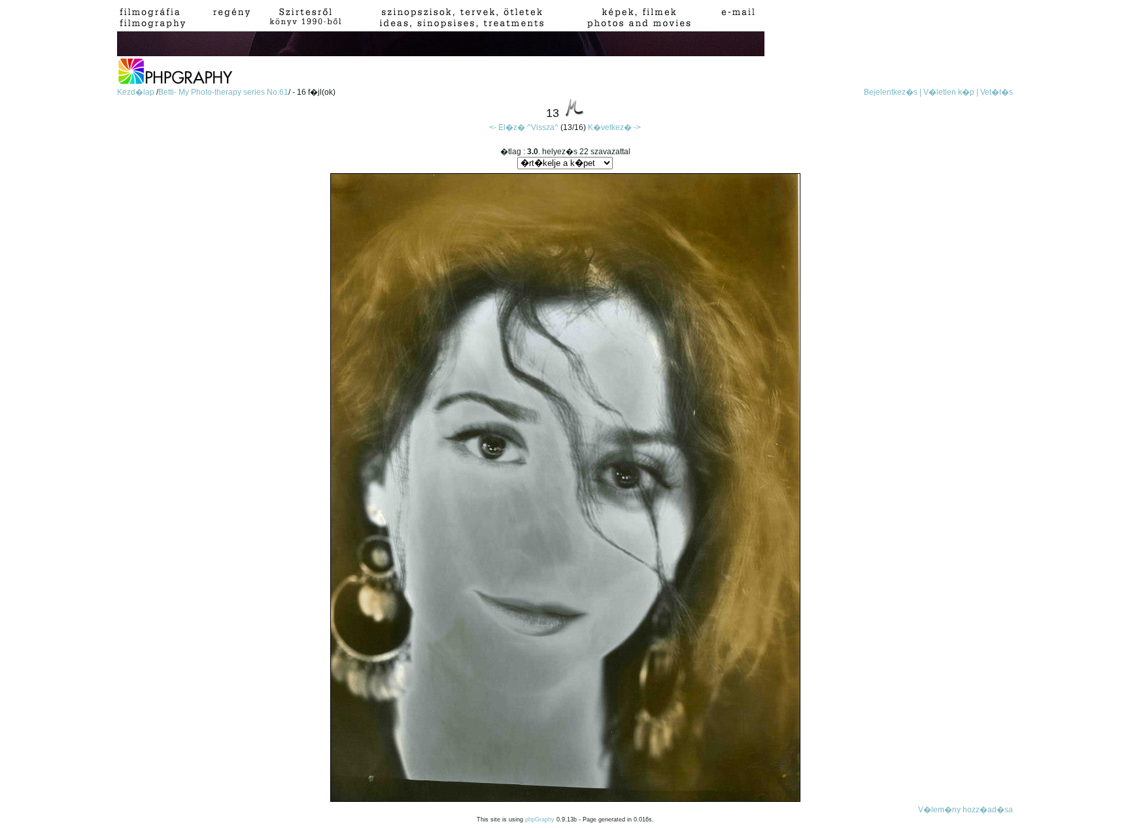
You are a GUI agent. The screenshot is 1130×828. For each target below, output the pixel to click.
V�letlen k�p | (950, 92)
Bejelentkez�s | (892, 92)
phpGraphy (540, 819)
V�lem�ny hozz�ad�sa (965, 809)
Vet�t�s (996, 92)
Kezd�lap (136, 92)
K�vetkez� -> (614, 127)
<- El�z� (507, 127)
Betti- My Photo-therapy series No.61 (223, 92)
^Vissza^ (542, 127)
